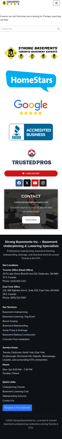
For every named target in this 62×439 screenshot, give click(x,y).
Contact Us (8, 400)
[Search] (59, 29)
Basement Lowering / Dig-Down (19, 316)
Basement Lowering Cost (15, 391)
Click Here (31, 220)
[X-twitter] (27, 183)
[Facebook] (19, 183)
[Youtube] (35, 183)
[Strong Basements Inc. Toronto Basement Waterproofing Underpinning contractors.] (10, 3)
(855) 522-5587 (18, 297)
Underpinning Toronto (14, 387)
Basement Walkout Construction (19, 334)
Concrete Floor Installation (16, 339)
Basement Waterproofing (15, 325)
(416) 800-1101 (18, 281)
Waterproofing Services (14, 396)
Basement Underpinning (15, 312)
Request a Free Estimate (17, 407)
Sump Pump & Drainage (15, 330)
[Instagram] (43, 183)
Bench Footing (10, 321)
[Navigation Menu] (56, 3)
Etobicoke (16, 352)
